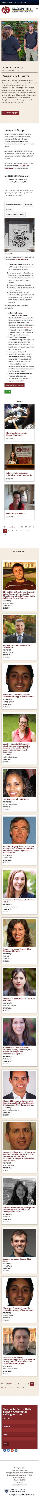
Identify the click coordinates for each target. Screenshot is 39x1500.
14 (9, 1387)
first (5, 527)
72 (12, 531)
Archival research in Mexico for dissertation (17, 646)
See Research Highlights (10, 113)
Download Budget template (14, 385)
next (29, 531)
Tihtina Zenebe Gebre (10, 804)
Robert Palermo (8, 652)
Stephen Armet (7, 858)
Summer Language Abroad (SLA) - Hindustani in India (17, 950)
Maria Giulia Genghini (9, 1006)
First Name (7, 1418)
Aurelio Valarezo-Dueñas (10, 1369)
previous (12, 527)
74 (20, 531)
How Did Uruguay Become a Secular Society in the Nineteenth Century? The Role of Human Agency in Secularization (18, 849)
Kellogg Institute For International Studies (19, 1473)
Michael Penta (7, 1266)
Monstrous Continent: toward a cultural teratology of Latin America (18, 695)
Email (5, 1435)
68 (29, 527)
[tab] (14, 204)
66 (22, 527)
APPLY (8, 391)
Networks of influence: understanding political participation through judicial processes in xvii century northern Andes (19, 1360)
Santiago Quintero (8, 702)
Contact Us (19, 1482)
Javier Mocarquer (8, 603)
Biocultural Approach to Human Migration (16, 434)
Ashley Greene (7, 1059)
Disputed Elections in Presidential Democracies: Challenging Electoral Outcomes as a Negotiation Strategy (18, 1103)
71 (9, 531)
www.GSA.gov (28, 327)
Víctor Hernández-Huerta (11, 1110)
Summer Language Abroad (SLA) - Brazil (17, 1260)
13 (5, 1387)
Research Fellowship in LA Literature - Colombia (19, 999)
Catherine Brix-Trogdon (10, 907)
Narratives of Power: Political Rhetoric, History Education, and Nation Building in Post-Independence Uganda (17, 1050)
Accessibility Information (19, 1485)
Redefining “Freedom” (16, 513)
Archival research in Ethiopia (16, 799)
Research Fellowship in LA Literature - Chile (19, 901)
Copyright (17, 1468)
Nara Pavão (6, 1217)
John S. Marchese (8, 1165)
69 (33, 527)
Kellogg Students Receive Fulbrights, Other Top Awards (19, 474)
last (5, 535)
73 (16, 531)
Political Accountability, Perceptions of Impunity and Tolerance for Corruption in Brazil (19, 1209)
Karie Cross (6, 956)
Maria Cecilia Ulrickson (10, 757)
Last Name (7, 1426)
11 (35, 1384)
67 (26, 527)
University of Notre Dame (20, 1470)
